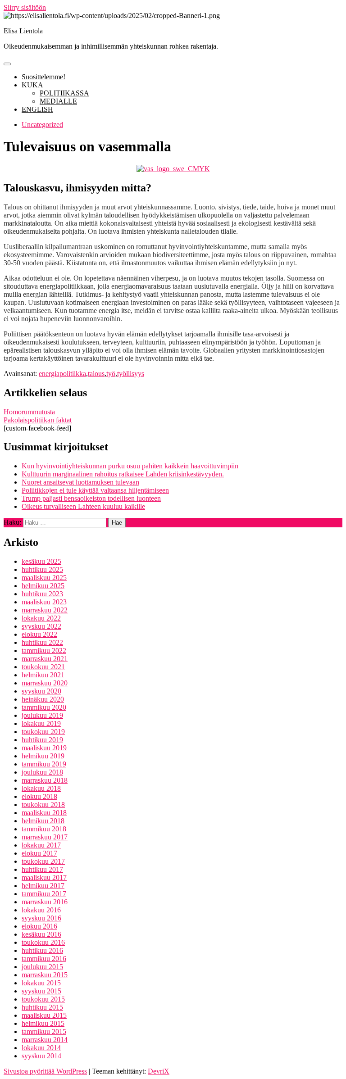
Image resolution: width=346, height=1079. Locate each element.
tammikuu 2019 (44, 764)
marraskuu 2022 (45, 610)
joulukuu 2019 (42, 715)
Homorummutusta (29, 412)
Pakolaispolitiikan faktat (38, 420)
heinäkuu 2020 (43, 699)
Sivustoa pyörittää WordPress (45, 1071)
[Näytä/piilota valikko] (7, 64)
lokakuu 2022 (41, 618)
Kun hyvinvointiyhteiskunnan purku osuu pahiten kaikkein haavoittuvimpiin (130, 466)
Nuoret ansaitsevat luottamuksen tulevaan (80, 482)
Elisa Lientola (23, 31)
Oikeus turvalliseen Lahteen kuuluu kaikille (83, 506)
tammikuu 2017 (44, 894)
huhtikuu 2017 (42, 869)
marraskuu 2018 (45, 780)
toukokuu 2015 (43, 999)
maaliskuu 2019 (44, 748)
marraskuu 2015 (45, 975)
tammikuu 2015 (44, 1031)
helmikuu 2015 (43, 1023)
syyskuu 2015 (41, 991)
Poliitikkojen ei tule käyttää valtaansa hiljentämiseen (95, 490)
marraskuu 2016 (45, 902)
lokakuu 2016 (41, 910)
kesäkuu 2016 (41, 934)
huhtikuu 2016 (42, 950)
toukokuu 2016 (43, 942)
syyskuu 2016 (41, 918)
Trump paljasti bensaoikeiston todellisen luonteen (91, 498)
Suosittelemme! (43, 77)
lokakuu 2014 (41, 1048)
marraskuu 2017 (45, 837)
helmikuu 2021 (43, 675)
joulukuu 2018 (42, 772)
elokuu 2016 (39, 926)
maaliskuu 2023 (44, 602)
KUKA (32, 85)
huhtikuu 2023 (42, 594)
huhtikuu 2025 (42, 569)
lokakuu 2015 (41, 983)
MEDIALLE (58, 101)
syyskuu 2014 (41, 1056)
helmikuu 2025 (43, 585)
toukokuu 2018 (43, 804)
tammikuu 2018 (44, 829)
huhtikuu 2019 (42, 740)
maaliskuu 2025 (44, 577)
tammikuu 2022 (44, 650)
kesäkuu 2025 (41, 561)
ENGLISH (37, 109)
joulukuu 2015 (42, 966)
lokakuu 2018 (41, 788)
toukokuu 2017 (43, 861)
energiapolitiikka (62, 373)
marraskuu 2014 (45, 1039)
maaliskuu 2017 (44, 877)
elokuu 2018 (39, 796)
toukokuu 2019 (43, 731)
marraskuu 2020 (45, 683)
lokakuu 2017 (41, 845)
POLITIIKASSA (64, 93)
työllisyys (130, 373)
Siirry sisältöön (25, 7)
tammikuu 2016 (44, 958)
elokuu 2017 (39, 853)
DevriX (158, 1071)
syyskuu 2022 (41, 626)
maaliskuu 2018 (44, 812)
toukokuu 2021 (43, 667)
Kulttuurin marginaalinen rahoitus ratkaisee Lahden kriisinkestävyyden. (123, 474)
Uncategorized (42, 124)
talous (96, 373)
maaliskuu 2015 (44, 1015)
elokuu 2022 (39, 634)
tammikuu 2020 (44, 707)
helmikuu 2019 (43, 756)
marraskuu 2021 (45, 658)
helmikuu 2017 (43, 885)
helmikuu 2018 (43, 821)
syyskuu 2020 (41, 691)
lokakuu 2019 (41, 723)
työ (110, 373)
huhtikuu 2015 (42, 1007)
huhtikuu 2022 (42, 642)
